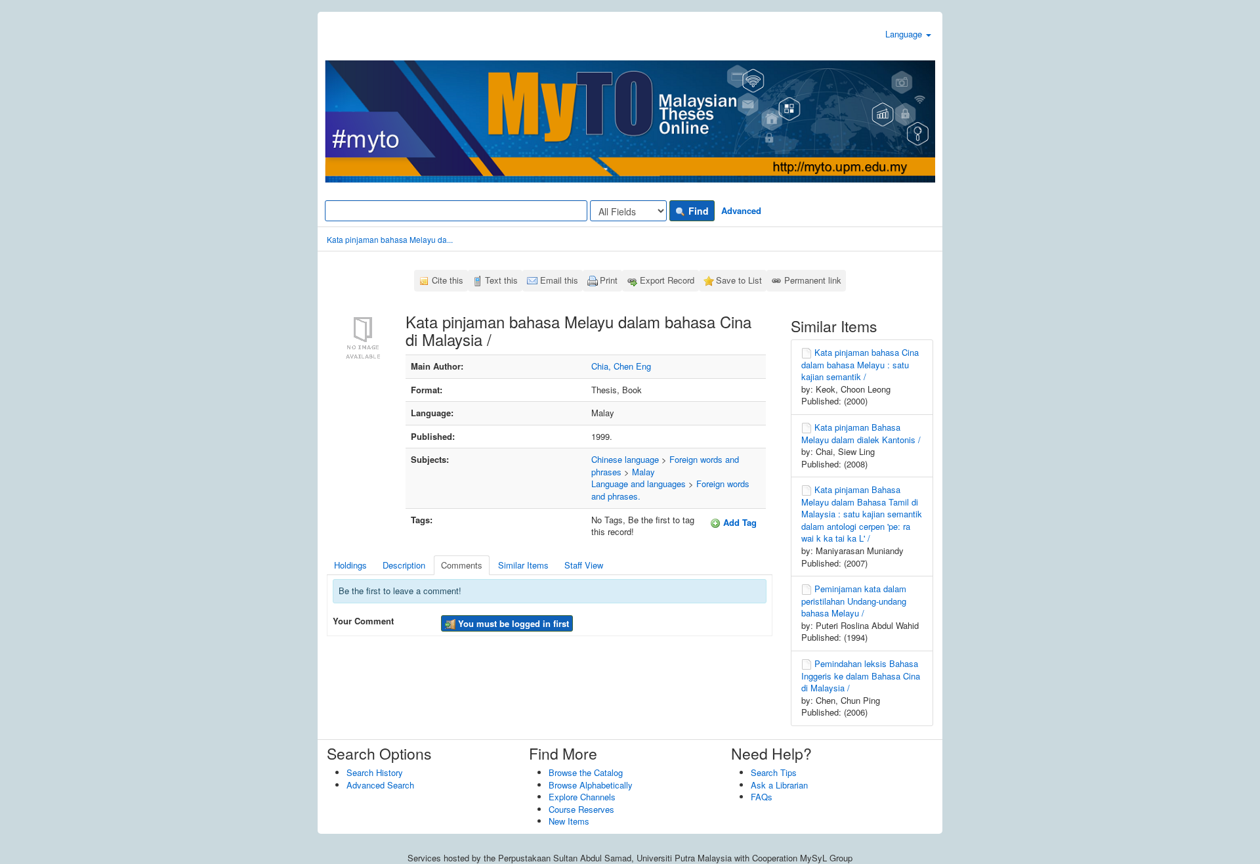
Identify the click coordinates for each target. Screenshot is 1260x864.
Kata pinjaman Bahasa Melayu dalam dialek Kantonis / (861, 433)
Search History (374, 772)
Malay (643, 471)
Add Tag (739, 522)
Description (404, 565)
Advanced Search (380, 785)
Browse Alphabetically (591, 785)
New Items (569, 821)
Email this (559, 280)
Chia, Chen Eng (621, 366)
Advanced (741, 210)
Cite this (447, 280)
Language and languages (638, 483)
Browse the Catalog (586, 772)
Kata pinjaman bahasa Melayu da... (390, 239)
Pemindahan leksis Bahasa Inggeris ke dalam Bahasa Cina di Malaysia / (860, 675)
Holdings (350, 565)
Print (609, 280)
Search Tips (774, 772)
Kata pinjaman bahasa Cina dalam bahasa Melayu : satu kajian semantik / (860, 364)
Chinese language (625, 459)
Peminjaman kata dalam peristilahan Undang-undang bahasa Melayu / (853, 600)
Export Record (667, 280)
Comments (461, 565)
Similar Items (523, 565)
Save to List (739, 280)
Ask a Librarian (779, 785)
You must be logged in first (512, 623)
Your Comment (363, 621)
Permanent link (812, 280)
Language (905, 34)
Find (697, 210)
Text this (501, 280)
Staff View (583, 565)
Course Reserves (581, 809)
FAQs (761, 796)
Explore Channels (582, 796)
